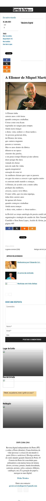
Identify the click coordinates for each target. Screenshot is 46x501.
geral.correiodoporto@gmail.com (23, 485)
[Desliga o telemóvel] (23, 375)
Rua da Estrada (9, 377)
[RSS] (26, 490)
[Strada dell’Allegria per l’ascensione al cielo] (8, 383)
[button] (42, 10)
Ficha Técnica (23, 478)
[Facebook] (20, 490)
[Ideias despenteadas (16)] (23, 430)
